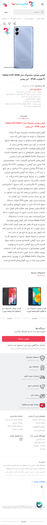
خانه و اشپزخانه (16, 18)
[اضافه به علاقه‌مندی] (9, 23)
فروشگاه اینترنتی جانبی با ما (17, 506)
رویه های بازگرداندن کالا (15, 426)
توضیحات (23, 116)
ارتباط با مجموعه (39, 445)
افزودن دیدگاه (23, 338)
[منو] (42, 4)
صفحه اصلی (40, 18)
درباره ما (42, 449)
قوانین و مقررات (17, 429)
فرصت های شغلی (39, 442)
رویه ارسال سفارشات (38, 419)
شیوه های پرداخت (39, 430)
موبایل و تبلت (28, 18)
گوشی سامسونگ (28, 85)
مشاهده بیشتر (39, 481)
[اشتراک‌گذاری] (14, 23)
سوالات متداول (18, 423)
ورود (5, 12)
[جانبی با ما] (21, 439)
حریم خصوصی (39, 426)
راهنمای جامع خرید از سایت (14, 419)
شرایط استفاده (40, 423)
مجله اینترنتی (40, 439)
